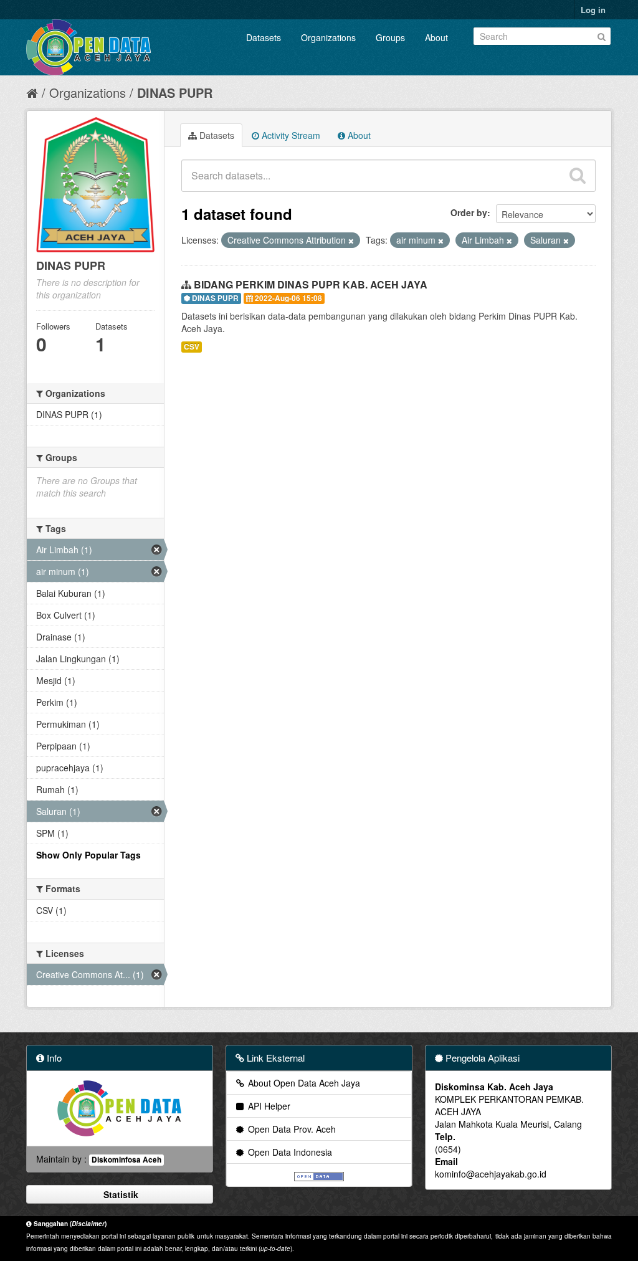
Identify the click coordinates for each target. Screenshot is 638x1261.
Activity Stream (289, 135)
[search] (577, 175)
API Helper (267, 1106)
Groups (390, 37)
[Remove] (351, 240)
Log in (593, 10)
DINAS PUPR (174, 92)
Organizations (328, 37)
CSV (191, 346)
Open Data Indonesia (288, 1152)
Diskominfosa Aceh (126, 1159)
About (436, 37)
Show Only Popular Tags (88, 855)
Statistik (119, 1194)
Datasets (263, 37)
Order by (468, 212)
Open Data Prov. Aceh (290, 1129)
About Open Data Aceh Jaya (302, 1083)
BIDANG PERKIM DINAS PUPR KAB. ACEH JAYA (310, 284)
